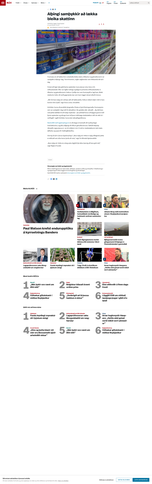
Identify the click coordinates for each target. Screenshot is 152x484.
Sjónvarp (34, 3)
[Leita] (149, 3)
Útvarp (25, 3)
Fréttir (18, 3)
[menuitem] (20, 3)
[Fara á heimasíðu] (7, 3)
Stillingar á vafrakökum (106, 479)
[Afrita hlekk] (48, 9)
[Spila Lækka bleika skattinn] (76, 52)
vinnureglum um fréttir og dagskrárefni (78, 173)
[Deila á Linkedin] (55, 9)
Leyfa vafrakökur (141, 479)
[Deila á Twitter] (53, 9)
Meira (42, 3)
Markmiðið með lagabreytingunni (58, 123)
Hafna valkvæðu (124, 479)
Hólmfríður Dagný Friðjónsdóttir (55, 23)
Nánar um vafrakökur (63, 481)
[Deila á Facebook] (50, 9)
